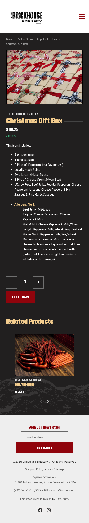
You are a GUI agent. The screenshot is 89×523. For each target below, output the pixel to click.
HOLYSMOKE (24, 385)
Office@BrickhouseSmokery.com (55, 490)
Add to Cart (21, 297)
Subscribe (44, 448)
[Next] (47, 402)
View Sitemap (56, 469)
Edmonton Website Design (36, 499)
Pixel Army (62, 499)
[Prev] (41, 402)
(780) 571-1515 (23, 490)
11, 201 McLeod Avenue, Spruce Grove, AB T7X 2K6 (44, 482)
